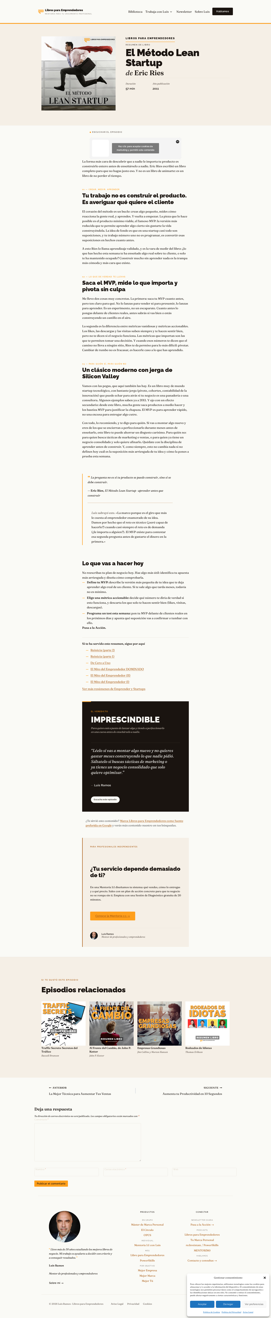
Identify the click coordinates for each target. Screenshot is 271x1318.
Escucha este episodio (105, 799)
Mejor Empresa (147, 1270)
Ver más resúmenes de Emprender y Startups (113, 689)
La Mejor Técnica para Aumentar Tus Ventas (80, 1091)
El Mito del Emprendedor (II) (110, 675)
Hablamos (222, 11)
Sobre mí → (56, 1282)
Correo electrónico (115, 1169)
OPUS (147, 1235)
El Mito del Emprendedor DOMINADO (117, 669)
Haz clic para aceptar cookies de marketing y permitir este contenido (135, 148)
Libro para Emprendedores (147, 1255)
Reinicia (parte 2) (102, 650)
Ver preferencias (254, 1304)
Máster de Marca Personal (147, 1224)
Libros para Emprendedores (150, 38)
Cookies (147, 1303)
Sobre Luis (202, 11)
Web (175, 1169)
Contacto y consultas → (202, 1260)
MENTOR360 (202, 1250)
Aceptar (202, 1304)
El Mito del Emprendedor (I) (109, 682)
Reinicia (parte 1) (102, 656)
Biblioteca (135, 11)
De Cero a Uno (100, 663)
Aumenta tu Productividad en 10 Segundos (192, 1091)
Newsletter (184, 11)
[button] (264, 1277)
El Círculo (147, 1229)
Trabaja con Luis (157, 11)
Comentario (41, 1119)
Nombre (40, 1169)
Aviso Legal (248, 1312)
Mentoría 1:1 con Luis (147, 1245)
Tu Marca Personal (202, 1240)
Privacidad (133, 1303)
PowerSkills (147, 1260)
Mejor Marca (147, 1275)
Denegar (228, 1304)
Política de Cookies (211, 1312)
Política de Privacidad (231, 1312)
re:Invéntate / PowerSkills (202, 1245)
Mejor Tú (147, 1280)
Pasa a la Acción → (202, 1224)
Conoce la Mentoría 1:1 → (112, 916)
